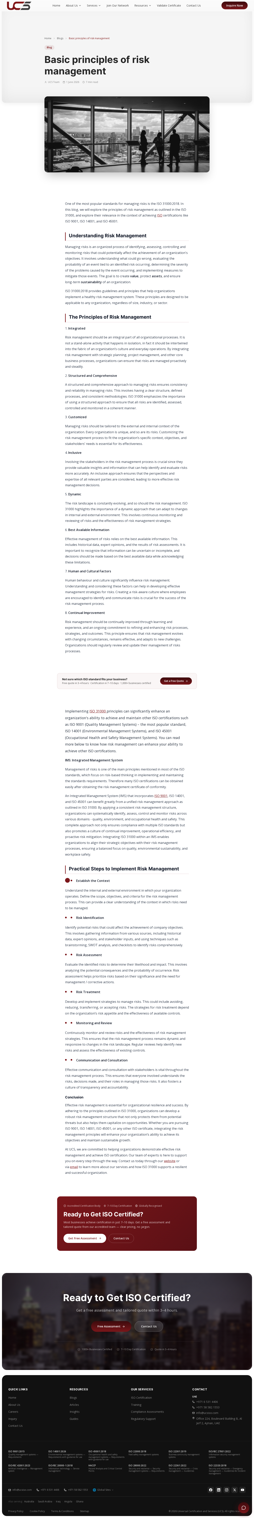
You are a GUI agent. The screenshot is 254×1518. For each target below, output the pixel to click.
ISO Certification (141, 1397)
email (74, 1167)
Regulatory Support (143, 1419)
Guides (74, 1419)
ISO (159, 215)
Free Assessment (108, 1326)
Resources (141, 5)
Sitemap (84, 1511)
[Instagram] (226, 1490)
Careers (13, 1412)
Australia (29, 1501)
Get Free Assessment (82, 1238)
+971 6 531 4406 (207, 1402)
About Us (72, 5)
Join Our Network (118, 5)
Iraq (58, 1501)
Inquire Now (234, 5)
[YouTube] (242, 1490)
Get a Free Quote (174, 681)
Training (136, 1405)
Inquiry (12, 1419)
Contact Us (194, 5)
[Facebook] (211, 1490)
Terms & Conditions (62, 1511)
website (169, 1161)
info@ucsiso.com (207, 1413)
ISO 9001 (160, 796)
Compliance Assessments (147, 1412)
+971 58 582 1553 (207, 1407)
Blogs (60, 38)
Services (92, 5)
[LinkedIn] (219, 1490)
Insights (75, 1412)
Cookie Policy (37, 1511)
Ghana (79, 1501)
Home (56, 5)
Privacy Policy (15, 1511)
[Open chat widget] (243, 1507)
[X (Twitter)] (234, 1490)
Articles (74, 1405)
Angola (68, 1501)
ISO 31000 (98, 711)
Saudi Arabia (45, 1501)
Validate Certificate (169, 5)
